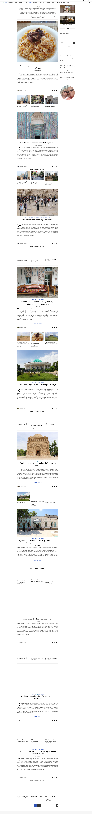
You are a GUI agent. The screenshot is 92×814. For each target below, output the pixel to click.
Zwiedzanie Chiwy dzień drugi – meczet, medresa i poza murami (37, 503)
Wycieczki (48, 2)
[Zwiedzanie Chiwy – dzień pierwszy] (37, 809)
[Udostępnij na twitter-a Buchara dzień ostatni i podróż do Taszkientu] (54, 486)
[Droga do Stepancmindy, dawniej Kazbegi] (37, 253)
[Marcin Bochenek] (18, 327)
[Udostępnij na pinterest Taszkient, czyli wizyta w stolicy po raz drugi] (56, 408)
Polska (20, 2)
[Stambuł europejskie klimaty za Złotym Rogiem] (37, 175)
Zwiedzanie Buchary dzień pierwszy (37, 619)
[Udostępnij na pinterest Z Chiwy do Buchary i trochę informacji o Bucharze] (56, 720)
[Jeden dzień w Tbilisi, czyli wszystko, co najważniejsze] (51, 252)
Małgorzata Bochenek (23, 90)
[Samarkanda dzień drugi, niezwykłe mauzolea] (23, 99)
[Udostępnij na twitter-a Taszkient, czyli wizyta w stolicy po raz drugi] (54, 408)
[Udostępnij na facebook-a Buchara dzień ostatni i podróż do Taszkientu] (52, 486)
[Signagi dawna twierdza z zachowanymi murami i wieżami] (51, 417)
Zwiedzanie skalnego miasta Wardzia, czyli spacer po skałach (23, 261)
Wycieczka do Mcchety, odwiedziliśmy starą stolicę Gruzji (22, 424)
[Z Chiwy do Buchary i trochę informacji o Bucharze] (51, 99)
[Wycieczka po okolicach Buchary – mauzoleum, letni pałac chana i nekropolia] (37, 523)
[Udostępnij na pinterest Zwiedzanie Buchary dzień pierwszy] (56, 642)
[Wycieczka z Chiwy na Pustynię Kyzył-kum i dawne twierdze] (23, 336)
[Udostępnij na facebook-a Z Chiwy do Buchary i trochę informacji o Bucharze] (52, 720)
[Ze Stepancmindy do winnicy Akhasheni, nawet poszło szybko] (37, 418)
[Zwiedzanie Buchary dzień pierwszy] (37, 601)
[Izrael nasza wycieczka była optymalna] (37, 202)
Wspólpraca (59, 2)
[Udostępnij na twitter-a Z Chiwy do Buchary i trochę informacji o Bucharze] (54, 720)
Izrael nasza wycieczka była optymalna (37, 220)
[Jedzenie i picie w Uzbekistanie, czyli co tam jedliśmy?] (37, 41)
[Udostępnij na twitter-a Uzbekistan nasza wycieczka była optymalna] (54, 166)
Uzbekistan (43, 140)
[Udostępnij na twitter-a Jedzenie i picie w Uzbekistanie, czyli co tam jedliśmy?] (54, 90)
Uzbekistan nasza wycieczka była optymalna (38, 143)
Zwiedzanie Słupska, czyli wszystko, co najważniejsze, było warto (67, 58)
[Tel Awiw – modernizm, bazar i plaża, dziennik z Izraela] (51, 730)
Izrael (33, 217)
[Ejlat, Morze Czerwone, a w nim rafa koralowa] (37, 99)
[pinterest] (88, 1)
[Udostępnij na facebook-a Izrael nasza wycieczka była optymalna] (52, 243)
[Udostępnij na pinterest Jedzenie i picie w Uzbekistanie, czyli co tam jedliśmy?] (56, 90)
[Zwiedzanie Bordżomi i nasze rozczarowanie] (37, 652)
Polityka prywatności (64, 33)
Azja (30, 2)
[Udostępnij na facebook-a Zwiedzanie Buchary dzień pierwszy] (52, 642)
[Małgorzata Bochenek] (18, 90)
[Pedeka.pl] (5, 2)
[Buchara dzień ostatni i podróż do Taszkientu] (37, 446)
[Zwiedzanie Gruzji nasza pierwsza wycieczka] (23, 575)
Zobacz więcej (38, 86)
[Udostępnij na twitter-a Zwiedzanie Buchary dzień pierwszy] (54, 642)
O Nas (64, 2)
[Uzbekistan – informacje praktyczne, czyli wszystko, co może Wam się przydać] (37, 282)
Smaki (53, 2)
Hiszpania (35, 2)
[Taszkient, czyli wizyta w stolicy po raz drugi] (37, 365)
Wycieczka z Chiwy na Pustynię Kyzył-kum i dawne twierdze (23, 344)
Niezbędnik (42, 2)
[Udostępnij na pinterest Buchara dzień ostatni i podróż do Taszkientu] (56, 486)
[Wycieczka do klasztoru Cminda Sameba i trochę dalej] (51, 336)
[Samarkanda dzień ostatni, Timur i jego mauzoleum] (51, 176)
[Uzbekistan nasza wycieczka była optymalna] (37, 125)
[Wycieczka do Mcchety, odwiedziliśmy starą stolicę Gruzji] (23, 417)
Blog (16, 2)
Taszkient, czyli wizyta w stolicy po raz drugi (38, 385)
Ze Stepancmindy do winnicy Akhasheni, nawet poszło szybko (37, 425)
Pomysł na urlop (34, 140)
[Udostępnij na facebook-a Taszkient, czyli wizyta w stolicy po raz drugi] (52, 408)
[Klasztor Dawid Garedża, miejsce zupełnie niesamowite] (51, 496)
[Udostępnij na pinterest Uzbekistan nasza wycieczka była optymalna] (56, 166)
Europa (25, 2)
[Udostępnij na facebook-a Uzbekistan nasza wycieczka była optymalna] (52, 166)
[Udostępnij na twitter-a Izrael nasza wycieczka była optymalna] (54, 243)
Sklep (68, 2)
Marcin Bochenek (22, 327)
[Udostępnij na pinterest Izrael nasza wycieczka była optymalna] (56, 243)
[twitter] (83, 1)
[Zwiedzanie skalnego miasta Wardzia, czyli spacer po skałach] (23, 253)
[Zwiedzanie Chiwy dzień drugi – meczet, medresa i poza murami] (37, 496)
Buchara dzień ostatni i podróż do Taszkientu (38, 463)
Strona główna (11, 2)
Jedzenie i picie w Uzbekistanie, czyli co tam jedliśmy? (36, 344)
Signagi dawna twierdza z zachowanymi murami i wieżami (50, 424)
